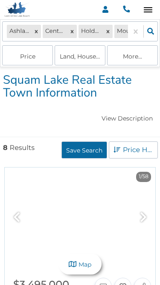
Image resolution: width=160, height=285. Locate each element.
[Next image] (143, 217)
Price (27, 56)
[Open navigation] (147, 10)
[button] (36, 31)
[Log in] (105, 9)
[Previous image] (17, 217)
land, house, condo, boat (82, 56)
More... (132, 56)
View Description (127, 118)
